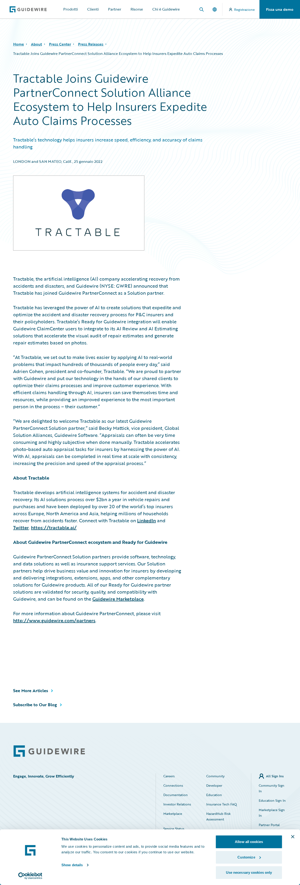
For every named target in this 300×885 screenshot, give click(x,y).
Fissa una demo (279, 9)
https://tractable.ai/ (54, 527)
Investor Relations (177, 804)
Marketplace (172, 813)
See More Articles (30, 690)
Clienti (93, 9)
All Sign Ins (275, 776)
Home (18, 44)
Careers (169, 776)
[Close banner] (292, 836)
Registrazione (244, 9)
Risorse (137, 9)
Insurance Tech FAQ (221, 804)
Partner (114, 9)
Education (214, 794)
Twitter (21, 527)
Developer (214, 785)
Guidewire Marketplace (118, 598)
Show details (72, 865)
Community (215, 776)
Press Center (60, 44)
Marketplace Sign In (272, 812)
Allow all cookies (249, 842)
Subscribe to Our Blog (35, 705)
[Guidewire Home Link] (49, 751)
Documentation (175, 794)
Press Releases (90, 44)
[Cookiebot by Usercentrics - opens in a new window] (30, 875)
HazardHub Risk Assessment (218, 816)
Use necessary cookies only (249, 872)
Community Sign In (271, 788)
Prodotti (70, 9)
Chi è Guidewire (166, 9)
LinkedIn (146, 520)
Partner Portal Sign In (269, 827)
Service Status (173, 828)
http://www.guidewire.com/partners (54, 620)
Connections (173, 785)
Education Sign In (272, 800)
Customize (246, 857)
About (36, 44)
